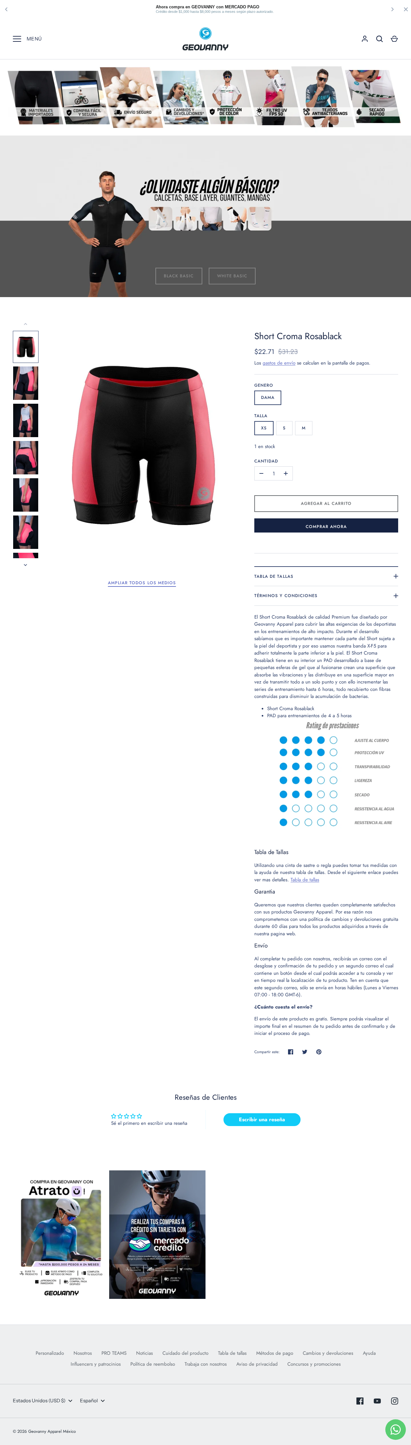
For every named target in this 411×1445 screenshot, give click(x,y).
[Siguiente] (26, 565)
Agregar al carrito (326, 503)
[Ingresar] (365, 39)
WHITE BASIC (232, 269)
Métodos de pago (274, 1353)
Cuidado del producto (185, 1353)
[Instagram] (395, 1401)
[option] (205, 216)
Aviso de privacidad (257, 1364)
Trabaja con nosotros (206, 1364)
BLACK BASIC (179, 269)
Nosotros (83, 1353)
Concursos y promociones (314, 1364)
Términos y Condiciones (286, 596)
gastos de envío (279, 362)
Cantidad (266, 461)
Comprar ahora (326, 527)
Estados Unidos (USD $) (39, 1400)
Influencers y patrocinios (96, 1364)
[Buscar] (379, 39)
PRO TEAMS (114, 1353)
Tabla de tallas (273, 576)
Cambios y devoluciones (328, 1353)
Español (89, 1400)
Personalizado (50, 1353)
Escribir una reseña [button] (262, 1119)
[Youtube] (377, 1401)
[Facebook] (360, 1401)
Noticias (144, 1353)
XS (264, 428)
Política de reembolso (152, 1364)
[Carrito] (394, 39)
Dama (268, 397)
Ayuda (369, 1353)
